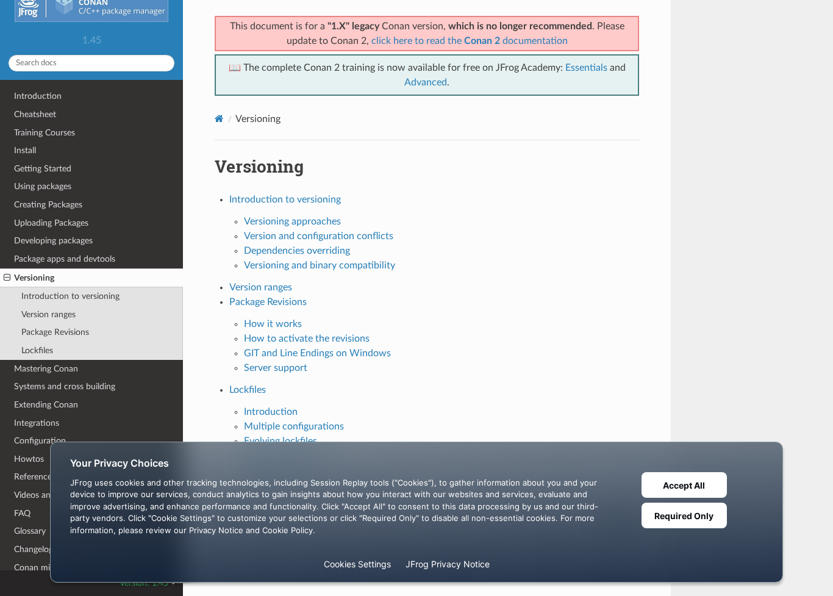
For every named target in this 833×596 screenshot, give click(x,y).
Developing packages (53, 240)
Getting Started (42, 168)
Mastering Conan (46, 368)
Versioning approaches (292, 221)
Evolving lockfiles (280, 441)
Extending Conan (46, 404)
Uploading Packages (51, 223)
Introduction (38, 96)
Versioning (34, 277)
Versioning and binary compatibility (319, 265)
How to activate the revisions (307, 338)
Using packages (42, 186)
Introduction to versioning (70, 296)
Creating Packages (48, 204)
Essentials (586, 68)
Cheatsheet (35, 114)
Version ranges (48, 314)
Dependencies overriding (297, 251)
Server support (275, 368)
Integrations (36, 423)
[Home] (219, 118)
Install (25, 150)
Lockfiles (37, 350)
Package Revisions (55, 332)
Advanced (425, 82)
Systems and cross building (64, 386)
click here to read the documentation (469, 41)
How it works (273, 324)
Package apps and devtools (64, 259)
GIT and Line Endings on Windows (317, 353)
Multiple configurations (294, 426)
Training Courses (44, 132)
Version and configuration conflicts (318, 236)
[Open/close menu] (7, 278)
